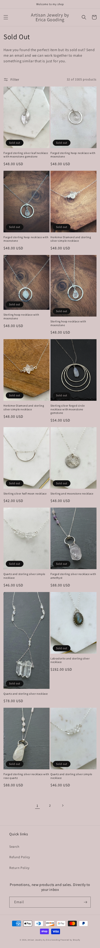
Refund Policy (19, 857)
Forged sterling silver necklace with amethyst (73, 575)
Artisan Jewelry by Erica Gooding (44, 939)
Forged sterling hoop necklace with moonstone (72, 154)
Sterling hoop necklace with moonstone (21, 316)
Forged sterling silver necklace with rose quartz (26, 776)
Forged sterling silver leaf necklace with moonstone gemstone (25, 154)
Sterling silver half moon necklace (25, 493)
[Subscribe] (85, 902)
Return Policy (19, 868)
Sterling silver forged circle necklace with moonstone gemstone (67, 409)
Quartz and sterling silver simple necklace (24, 575)
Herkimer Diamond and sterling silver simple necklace (70, 239)
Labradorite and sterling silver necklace (70, 660)
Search (14, 846)
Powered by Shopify (70, 939)
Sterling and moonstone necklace (71, 493)
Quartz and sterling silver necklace (25, 693)
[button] (6, 17)
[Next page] (62, 805)
